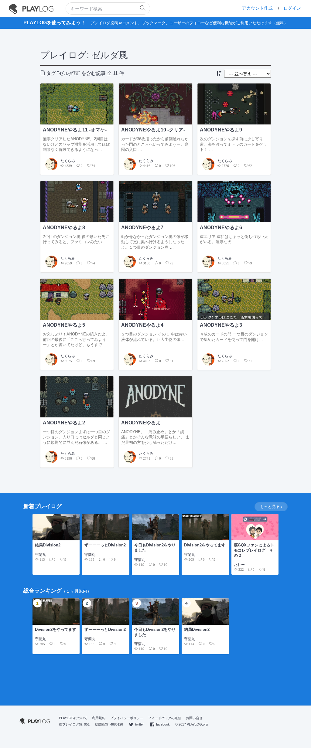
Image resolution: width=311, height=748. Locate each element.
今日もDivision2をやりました (155, 547)
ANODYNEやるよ (141, 422)
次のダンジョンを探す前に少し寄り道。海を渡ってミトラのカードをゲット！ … (233, 144)
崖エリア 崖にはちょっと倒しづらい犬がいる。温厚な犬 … (234, 239)
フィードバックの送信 (164, 718)
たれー (239, 565)
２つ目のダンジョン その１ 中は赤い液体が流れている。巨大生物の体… (154, 337)
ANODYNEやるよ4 (142, 325)
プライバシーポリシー (126, 718)
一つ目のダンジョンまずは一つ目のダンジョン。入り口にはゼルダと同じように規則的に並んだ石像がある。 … (76, 437)
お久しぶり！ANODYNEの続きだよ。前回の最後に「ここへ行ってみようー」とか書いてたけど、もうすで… (76, 339)
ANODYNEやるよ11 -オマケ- (75, 129)
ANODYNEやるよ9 (221, 129)
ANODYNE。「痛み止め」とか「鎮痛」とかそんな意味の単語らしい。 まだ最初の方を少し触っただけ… (155, 437)
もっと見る (270, 507)
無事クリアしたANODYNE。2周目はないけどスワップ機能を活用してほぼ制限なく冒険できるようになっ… (76, 144)
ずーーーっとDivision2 (105, 545)
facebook (163, 724)
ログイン (292, 8)
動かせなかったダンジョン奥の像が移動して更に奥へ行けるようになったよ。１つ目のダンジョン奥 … (154, 242)
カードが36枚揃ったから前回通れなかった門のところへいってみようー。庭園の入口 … (155, 144)
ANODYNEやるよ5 (64, 325)
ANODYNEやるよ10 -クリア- (153, 129)
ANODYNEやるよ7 (142, 227)
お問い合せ (194, 718)
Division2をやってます (204, 545)
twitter (139, 724)
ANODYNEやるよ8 (64, 227)
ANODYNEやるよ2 (64, 422)
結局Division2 (47, 545)
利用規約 (98, 718)
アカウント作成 (257, 8)
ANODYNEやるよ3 (221, 325)
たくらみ (67, 161)
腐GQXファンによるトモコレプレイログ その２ (254, 550)
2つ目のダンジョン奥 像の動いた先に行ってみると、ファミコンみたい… (76, 239)
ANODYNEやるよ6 (221, 227)
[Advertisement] (155, 680)
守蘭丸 (40, 554)
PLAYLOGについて (73, 718)
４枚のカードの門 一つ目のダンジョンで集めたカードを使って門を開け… (234, 337)
